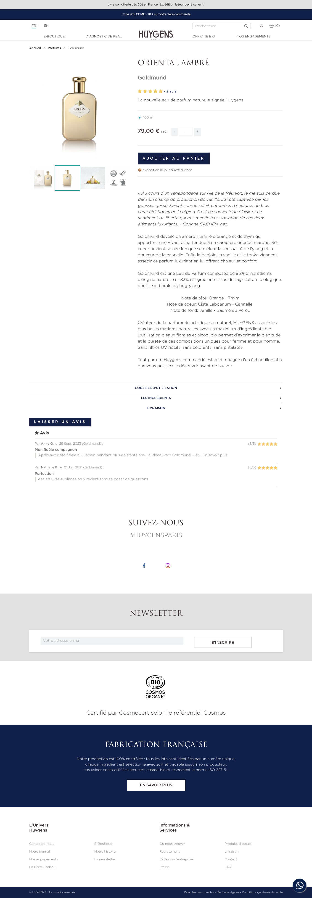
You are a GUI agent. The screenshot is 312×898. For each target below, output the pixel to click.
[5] (161, 91)
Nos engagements (254, 36)
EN (46, 25)
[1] (140, 91)
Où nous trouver (172, 843)
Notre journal (39, 851)
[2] (145, 91)
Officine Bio (204, 36)
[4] (155, 91)
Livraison (232, 851)
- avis (170, 91)
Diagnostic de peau (104, 36)
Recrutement (169, 851)
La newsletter (105, 859)
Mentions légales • (229, 892)
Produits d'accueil (238, 843)
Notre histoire (105, 851)
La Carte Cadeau (42, 867)
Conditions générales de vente (262, 892)
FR (34, 25)
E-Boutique (54, 36)
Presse (164, 867)
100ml (148, 117)
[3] (150, 91)
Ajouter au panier (174, 158)
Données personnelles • (200, 892)
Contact (231, 859)
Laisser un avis (60, 422)
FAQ (228, 867)
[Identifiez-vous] (261, 26)
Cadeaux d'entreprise (176, 859)
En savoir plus (156, 785)
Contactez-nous (41, 843)
